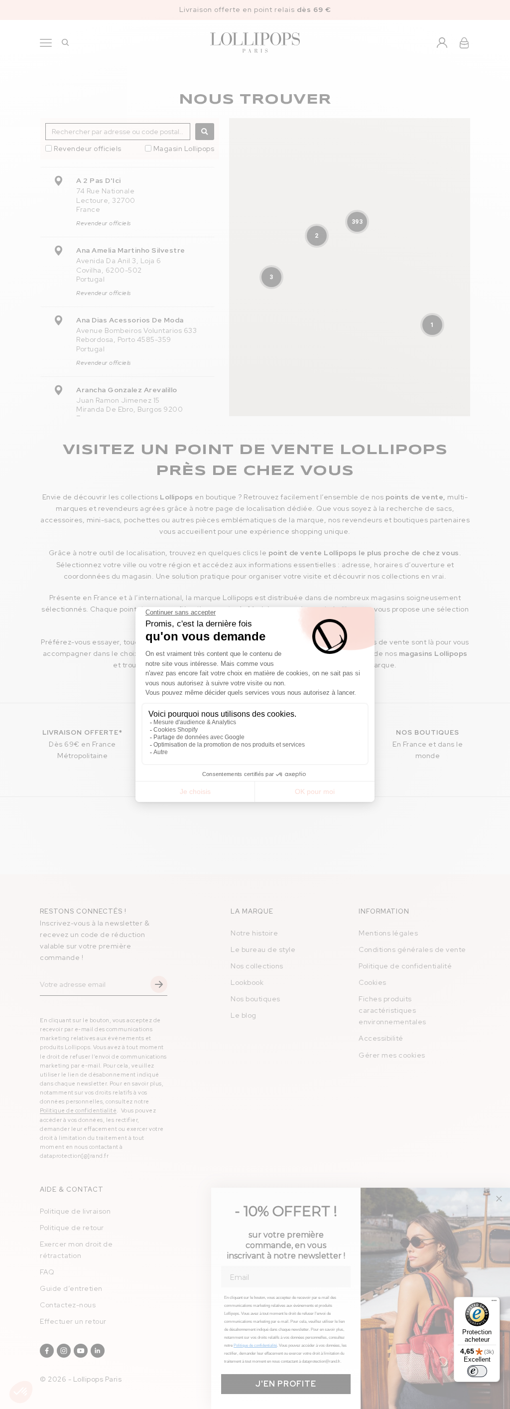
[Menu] (494, 1303)
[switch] (477, 1371)
